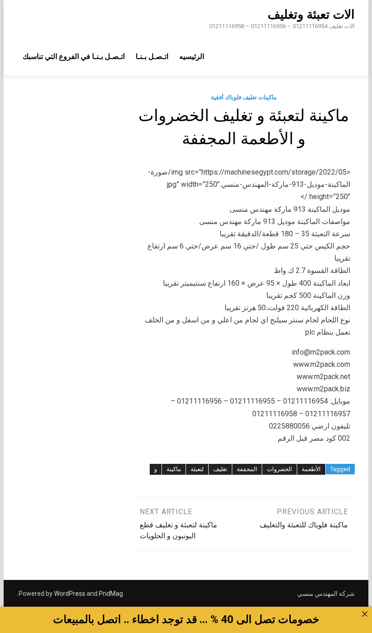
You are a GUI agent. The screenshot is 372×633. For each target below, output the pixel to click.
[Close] (364, 614)
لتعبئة (197, 469)
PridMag (111, 593)
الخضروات (279, 469)
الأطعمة (311, 469)
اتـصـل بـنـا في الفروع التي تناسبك (74, 56)
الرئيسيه (191, 56)
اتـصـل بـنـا (152, 56)
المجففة (247, 469)
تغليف (220, 469)
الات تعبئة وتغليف (311, 14)
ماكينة (173, 469)
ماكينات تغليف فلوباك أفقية (244, 97)
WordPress (69, 593)
